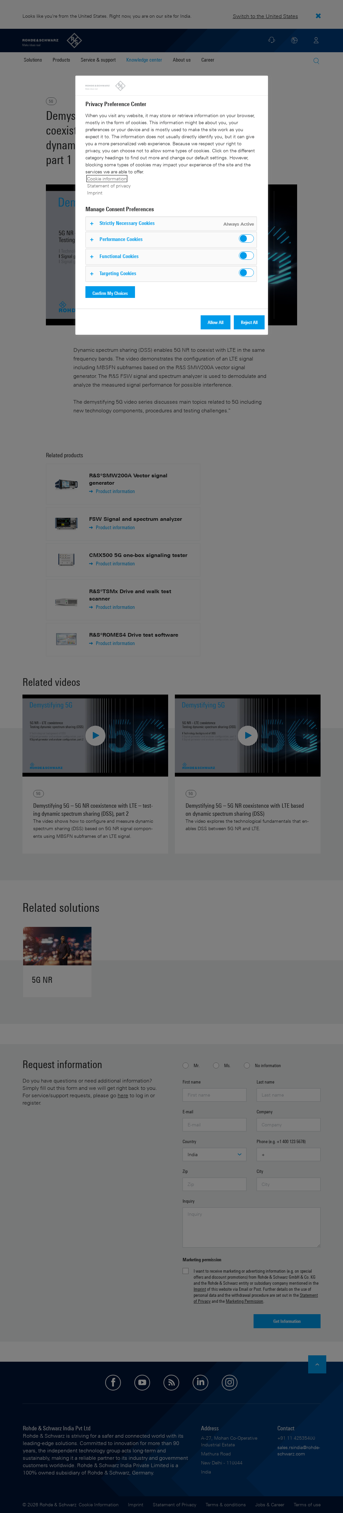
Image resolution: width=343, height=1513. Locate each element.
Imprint (94, 192)
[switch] (246, 238)
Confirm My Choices (110, 293)
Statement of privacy (109, 185)
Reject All (249, 322)
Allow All (215, 322)
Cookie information (107, 178)
